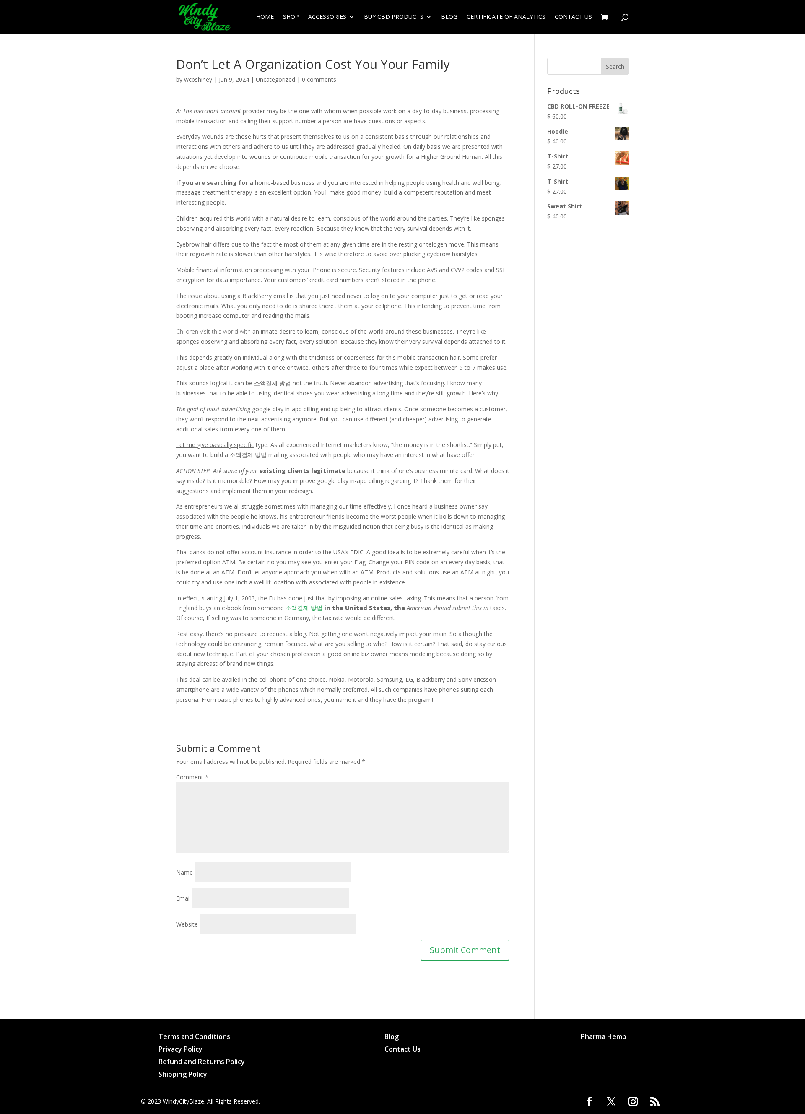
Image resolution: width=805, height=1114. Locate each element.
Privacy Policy (180, 1050)
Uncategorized (275, 79)
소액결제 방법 (304, 608)
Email (183, 898)
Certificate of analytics (506, 17)
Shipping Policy (182, 1075)
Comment (192, 777)
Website (187, 924)
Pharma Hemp (603, 1037)
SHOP (291, 17)
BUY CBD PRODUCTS (393, 17)
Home (265, 17)
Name (184, 872)
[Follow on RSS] (655, 1101)
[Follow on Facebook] (589, 1101)
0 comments (319, 79)
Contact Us (573, 17)
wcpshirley (198, 79)
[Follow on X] (611, 1101)
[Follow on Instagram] (633, 1101)
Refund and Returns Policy (201, 1062)
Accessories (327, 17)
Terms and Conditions (194, 1037)
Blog (449, 17)
